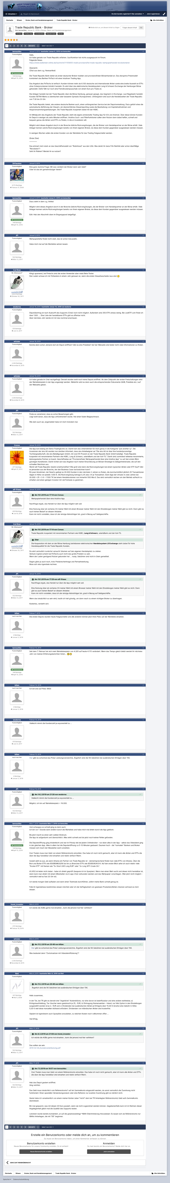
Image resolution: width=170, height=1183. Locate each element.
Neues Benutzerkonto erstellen (41, 1151)
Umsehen (12, 14)
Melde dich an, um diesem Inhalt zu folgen (104, 27)
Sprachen (6, 1179)
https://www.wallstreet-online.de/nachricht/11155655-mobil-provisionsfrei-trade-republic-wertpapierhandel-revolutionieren (79, 63)
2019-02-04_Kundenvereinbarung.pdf (44, 1048)
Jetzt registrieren (153, 14)
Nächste (32, 46)
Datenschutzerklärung (21, 1179)
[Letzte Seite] (38, 45)
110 (141, 27)
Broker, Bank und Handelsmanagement (56, 30)
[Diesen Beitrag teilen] (143, 51)
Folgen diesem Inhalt (130, 28)
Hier (31, 758)
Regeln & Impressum (31, 14)
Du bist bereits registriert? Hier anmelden (127, 14)
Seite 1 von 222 (47, 46)
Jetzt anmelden (108, 1151)
